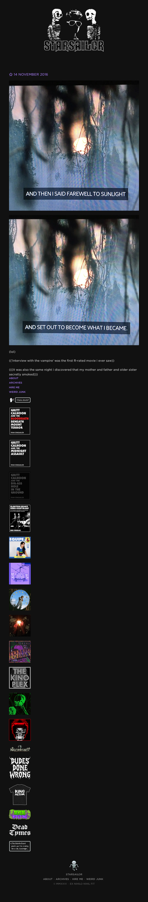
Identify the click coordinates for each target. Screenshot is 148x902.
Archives (15, 382)
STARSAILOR (74, 874)
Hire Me (14, 387)
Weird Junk (17, 392)
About (13, 378)
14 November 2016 (30, 74)
